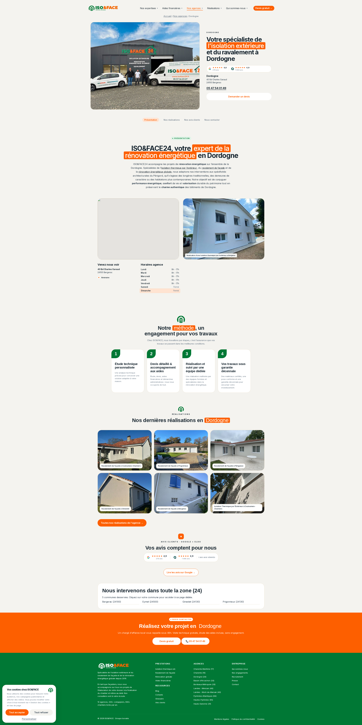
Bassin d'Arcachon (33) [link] (204, 680)
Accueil (167, 16)
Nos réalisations (172, 120)
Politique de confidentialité (243, 719)
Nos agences (195, 8)
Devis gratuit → (263, 8)
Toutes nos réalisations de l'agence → (122, 522)
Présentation (150, 120)
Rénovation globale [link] (163, 677)
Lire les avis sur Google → (181, 572)
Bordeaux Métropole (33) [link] (204, 684)
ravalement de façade (213, 167)
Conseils (159, 695)
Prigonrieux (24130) (233, 601)
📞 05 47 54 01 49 (195, 641)
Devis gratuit (167, 641)
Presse (235, 680)
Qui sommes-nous (237, 8)
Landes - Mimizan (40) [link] (203, 688)
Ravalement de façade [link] (165, 673)
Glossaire (159, 699)
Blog (157, 691)
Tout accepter (17, 712)
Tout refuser (41, 712)
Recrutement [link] (237, 677)
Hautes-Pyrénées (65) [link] (203, 700)
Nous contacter (212, 120)
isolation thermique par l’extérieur (179, 167)
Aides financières (172, 8)
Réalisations (214, 8)
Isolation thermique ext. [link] (165, 669)
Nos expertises (149, 8)
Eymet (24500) (150, 601)
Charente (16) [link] (199, 673)
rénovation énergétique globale (155, 171)
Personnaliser (29, 718)
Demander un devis (239, 96)
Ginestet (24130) (191, 601)
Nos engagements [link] (240, 673)
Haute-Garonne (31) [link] (202, 704)
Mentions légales (221, 719)
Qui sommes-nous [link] (240, 669)
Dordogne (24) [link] (200, 677)
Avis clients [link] (160, 702)
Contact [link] (235, 684)
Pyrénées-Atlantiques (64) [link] (205, 696)
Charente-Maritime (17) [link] (204, 669)
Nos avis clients (192, 120)
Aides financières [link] (163, 680)
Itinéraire (105, 277)
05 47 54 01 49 (216, 88)
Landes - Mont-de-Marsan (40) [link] (207, 692)
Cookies (260, 719)
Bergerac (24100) (111, 601)
